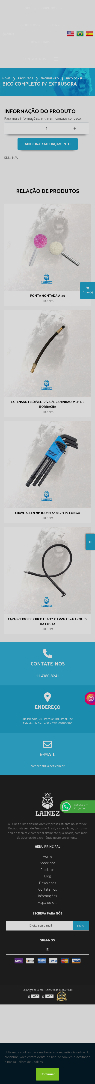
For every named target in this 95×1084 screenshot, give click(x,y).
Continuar (48, 1074)
